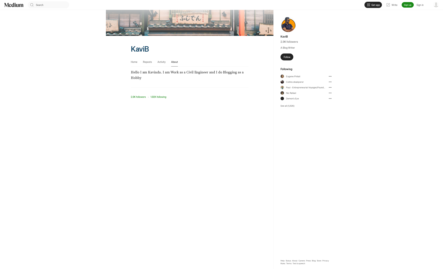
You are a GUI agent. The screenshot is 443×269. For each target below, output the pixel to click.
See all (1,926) (287, 105)
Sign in (420, 4)
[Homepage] (14, 5)
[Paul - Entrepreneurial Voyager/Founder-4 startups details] (330, 87)
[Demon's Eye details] (330, 98)
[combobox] (52, 4)
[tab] (134, 62)
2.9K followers (138, 96)
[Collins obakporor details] (330, 82)
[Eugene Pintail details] (330, 76)
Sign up (408, 4)
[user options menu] (436, 4)
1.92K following (158, 96)
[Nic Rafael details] (330, 93)
